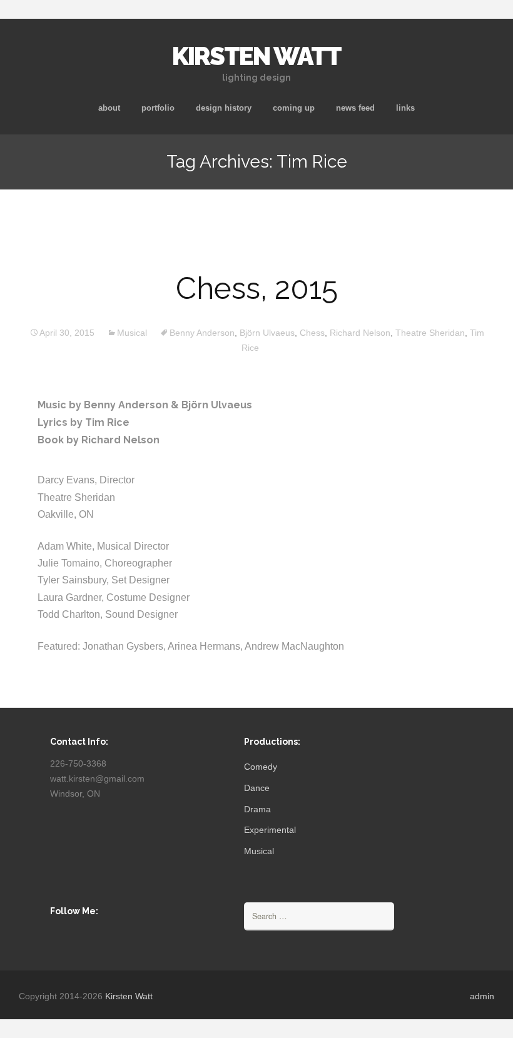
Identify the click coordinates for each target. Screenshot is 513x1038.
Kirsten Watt (129, 996)
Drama (257, 809)
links (405, 108)
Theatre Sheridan (430, 333)
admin (482, 996)
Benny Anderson (202, 333)
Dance (257, 788)
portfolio (158, 108)
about (109, 108)
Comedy (260, 767)
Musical (132, 333)
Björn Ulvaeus (267, 333)
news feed (355, 108)
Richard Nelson (360, 333)
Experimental (270, 830)
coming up (294, 108)
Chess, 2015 (257, 288)
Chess (312, 333)
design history (223, 108)
